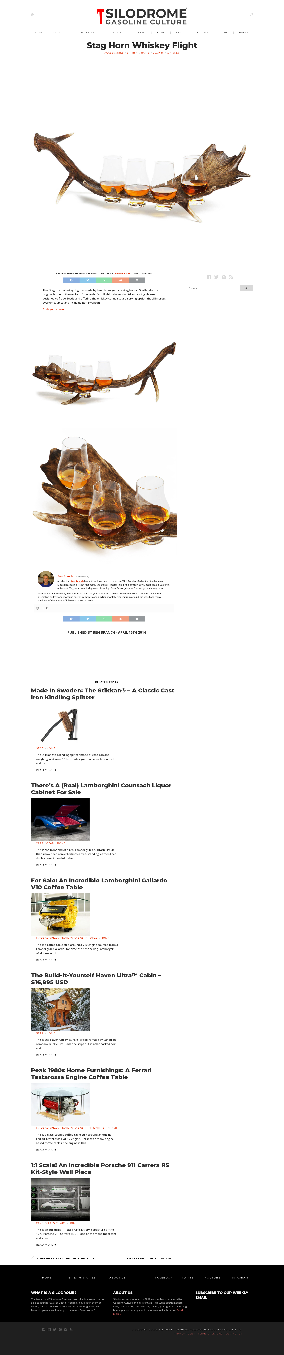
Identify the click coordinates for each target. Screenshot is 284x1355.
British (132, 52)
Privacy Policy (184, 1334)
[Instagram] (37, 608)
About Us (117, 1277)
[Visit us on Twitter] (54, 1329)
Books (243, 32)
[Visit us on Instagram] (224, 277)
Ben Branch (122, 273)
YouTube (212, 1277)
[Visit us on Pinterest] (60, 1329)
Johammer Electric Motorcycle (66, 1258)
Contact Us (233, 1334)
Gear (179, 32)
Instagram (239, 1277)
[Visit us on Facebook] (209, 277)
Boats (117, 32)
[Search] (251, 14)
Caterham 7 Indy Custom (149, 1258)
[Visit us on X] (216, 277)
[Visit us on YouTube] (49, 1329)
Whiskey (173, 52)
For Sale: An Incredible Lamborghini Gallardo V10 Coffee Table (99, 884)
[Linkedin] (42, 608)
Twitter (189, 1277)
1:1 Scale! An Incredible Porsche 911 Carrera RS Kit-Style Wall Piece (100, 1169)
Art (226, 32)
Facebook (164, 1277)
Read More (45, 770)
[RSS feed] (32, 14)
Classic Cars (56, 1223)
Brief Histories (82, 1277)
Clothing (204, 32)
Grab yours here (53, 309)
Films (161, 32)
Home (39, 32)
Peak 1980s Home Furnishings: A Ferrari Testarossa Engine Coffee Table (91, 1074)
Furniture (98, 1128)
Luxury (158, 52)
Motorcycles (86, 32)
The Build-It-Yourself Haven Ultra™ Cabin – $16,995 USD (96, 979)
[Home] (142, 16)
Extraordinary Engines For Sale (61, 938)
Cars (56, 32)
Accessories (114, 52)
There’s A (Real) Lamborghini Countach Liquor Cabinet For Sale (101, 789)
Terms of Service (210, 1334)
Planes (140, 32)
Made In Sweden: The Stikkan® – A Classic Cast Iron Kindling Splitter (102, 694)
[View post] (60, 724)
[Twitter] (46, 608)
